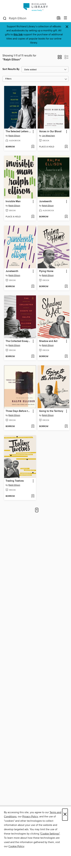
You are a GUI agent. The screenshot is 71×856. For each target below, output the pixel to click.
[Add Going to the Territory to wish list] (66, 426)
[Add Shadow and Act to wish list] (66, 356)
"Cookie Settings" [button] (50, 833)
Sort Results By (10, 69)
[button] (60, 58)
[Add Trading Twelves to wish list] (33, 496)
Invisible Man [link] (13, 201)
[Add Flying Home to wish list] (66, 286)
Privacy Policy (30, 816)
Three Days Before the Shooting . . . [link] (18, 411)
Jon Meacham (48, 135)
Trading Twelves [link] (15, 480)
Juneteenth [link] (45, 201)
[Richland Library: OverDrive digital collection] (35, 7)
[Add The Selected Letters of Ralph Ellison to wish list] (33, 147)
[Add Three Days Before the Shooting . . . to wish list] (33, 426)
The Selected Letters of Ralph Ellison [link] (18, 131)
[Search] (4, 18)
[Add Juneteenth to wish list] (66, 217)
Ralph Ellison (14, 135)
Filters (8, 78)
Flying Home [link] (46, 271)
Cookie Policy (16, 846)
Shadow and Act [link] (48, 341)
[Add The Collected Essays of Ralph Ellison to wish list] (33, 356)
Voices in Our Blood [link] (50, 131)
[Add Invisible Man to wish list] (33, 217)
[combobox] (29, 18)
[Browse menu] (65, 18)
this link (18, 34)
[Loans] (59, 19)
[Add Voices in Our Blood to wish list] (66, 147)
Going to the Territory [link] (51, 411)
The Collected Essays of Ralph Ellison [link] (18, 341)
